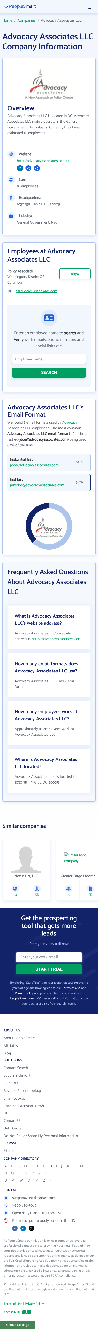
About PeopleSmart (19, 1038)
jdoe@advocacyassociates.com (34, 465)
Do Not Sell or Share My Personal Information (41, 1136)
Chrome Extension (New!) (24, 1106)
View (75, 274)
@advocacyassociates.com (36, 291)
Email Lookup (14, 1098)
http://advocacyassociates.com (41, 161)
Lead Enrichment (17, 1075)
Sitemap (10, 1151)
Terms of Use (71, 988)
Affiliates (11, 1045)
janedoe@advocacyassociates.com (37, 485)
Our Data (11, 1083)
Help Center (13, 1128)
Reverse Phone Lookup (22, 1091)
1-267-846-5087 (24, 1205)
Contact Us (12, 1121)
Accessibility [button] (12, 1312)
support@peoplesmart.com (33, 1198)
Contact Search (16, 1068)
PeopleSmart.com (22, 998)
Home (7, 20)
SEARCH (49, 372)
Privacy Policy (24, 993)
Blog (7, 1053)
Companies (27, 20)
